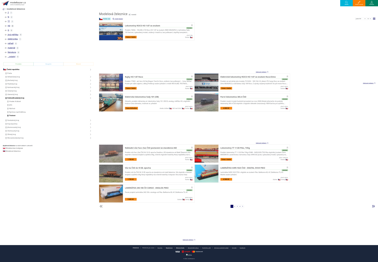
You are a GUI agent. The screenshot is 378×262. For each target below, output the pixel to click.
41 (129, 14)
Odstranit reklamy (368, 83)
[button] (346, 3)
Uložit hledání (119, 19)
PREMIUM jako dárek (148, 248)
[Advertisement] (220, 56)
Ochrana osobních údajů (221, 248)
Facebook (242, 248)
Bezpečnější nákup (193, 248)
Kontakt (234, 248)
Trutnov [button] (105, 18)
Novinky (160, 248)
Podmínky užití (206, 248)
